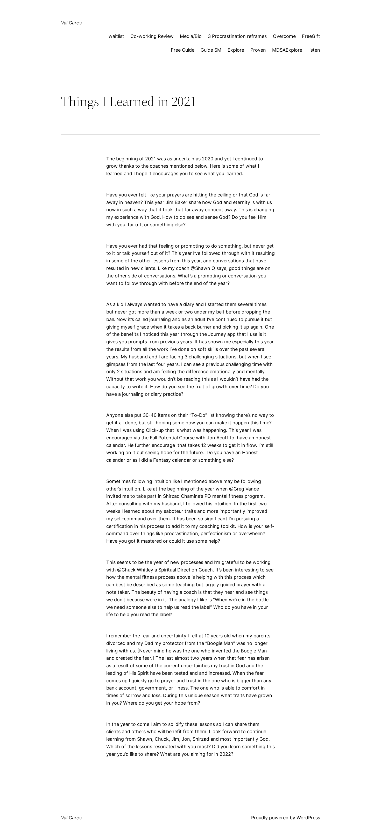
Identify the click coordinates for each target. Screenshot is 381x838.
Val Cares (71, 22)
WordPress (308, 817)
